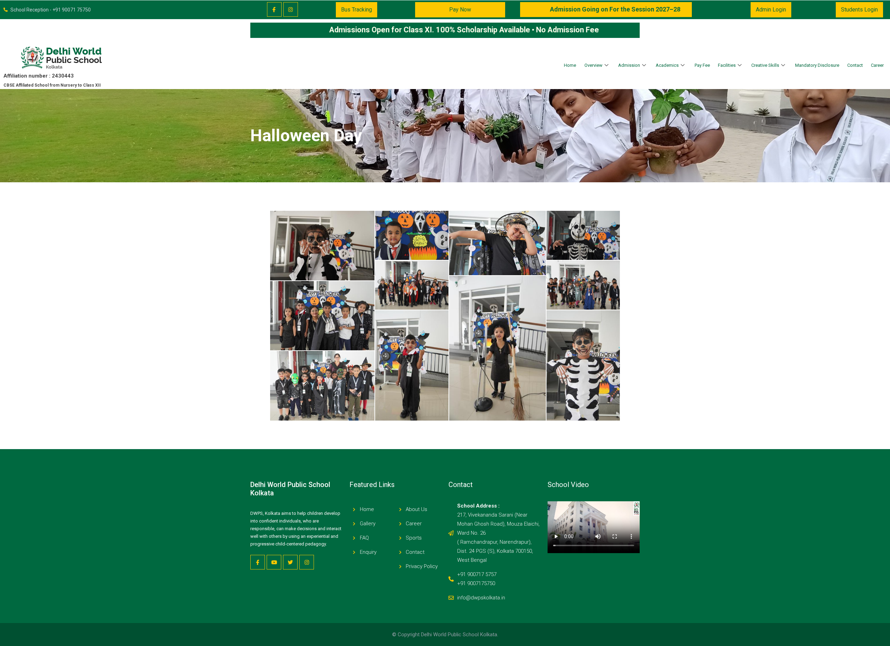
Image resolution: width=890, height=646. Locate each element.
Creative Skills (765, 65)
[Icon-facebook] (274, 9)
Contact (855, 65)
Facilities (727, 65)
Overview (593, 65)
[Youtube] (274, 562)
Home (570, 65)
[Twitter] (290, 562)
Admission (629, 65)
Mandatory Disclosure (817, 65)
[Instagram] (290, 9)
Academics (667, 65)
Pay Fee (702, 65)
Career (877, 65)
